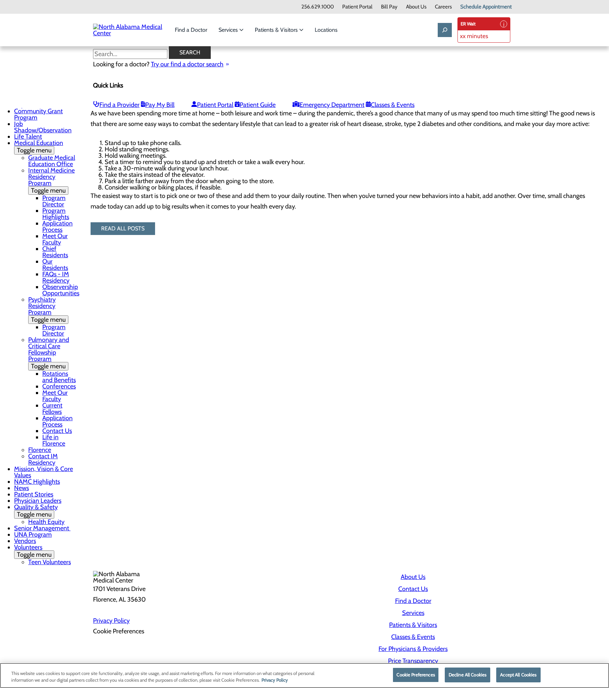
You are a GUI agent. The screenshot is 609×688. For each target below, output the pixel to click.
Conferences (59, 386)
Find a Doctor (191, 29)
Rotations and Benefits (59, 377)
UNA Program (33, 534)
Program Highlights (55, 214)
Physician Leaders (37, 501)
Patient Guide (258, 105)
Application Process (57, 226)
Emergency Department (332, 105)
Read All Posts (122, 228)
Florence (39, 450)
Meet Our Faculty (55, 239)
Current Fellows (52, 409)
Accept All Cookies (518, 674)
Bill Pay (389, 7)
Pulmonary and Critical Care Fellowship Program (48, 353)
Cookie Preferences (415, 674)
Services (229, 29)
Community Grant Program (38, 114)
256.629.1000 (317, 7)
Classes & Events (392, 105)
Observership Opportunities (60, 290)
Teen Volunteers (49, 562)
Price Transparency (413, 661)
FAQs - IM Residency (55, 277)
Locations (326, 29)
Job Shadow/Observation (43, 127)
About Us (416, 7)
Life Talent (28, 136)
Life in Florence (53, 440)
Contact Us (57, 431)
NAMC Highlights (37, 481)
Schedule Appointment (486, 7)
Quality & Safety (36, 510)
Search (189, 52)
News (21, 488)
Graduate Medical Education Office (51, 161)
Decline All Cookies (467, 674)
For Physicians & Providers (413, 649)
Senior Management (42, 528)
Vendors (25, 541)
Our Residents (55, 265)
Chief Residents (55, 252)
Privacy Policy (111, 620)
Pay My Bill (159, 105)
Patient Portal (357, 7)
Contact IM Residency (43, 459)
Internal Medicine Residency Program (51, 180)
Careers (443, 7)
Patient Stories (33, 494)
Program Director (54, 201)
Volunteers (32, 551)
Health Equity (46, 522)
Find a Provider (119, 105)
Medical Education (38, 146)
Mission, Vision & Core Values (43, 472)
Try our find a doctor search (187, 64)
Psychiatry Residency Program (47, 310)
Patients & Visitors (277, 29)
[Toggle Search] (445, 30)
